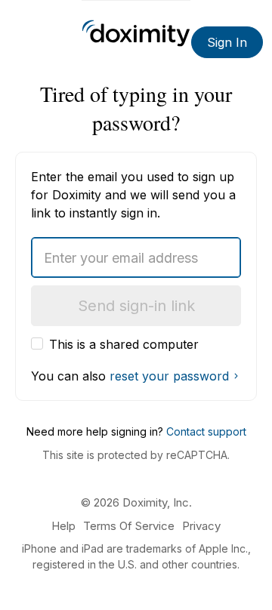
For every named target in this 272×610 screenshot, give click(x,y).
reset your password (169, 376)
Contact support (206, 431)
